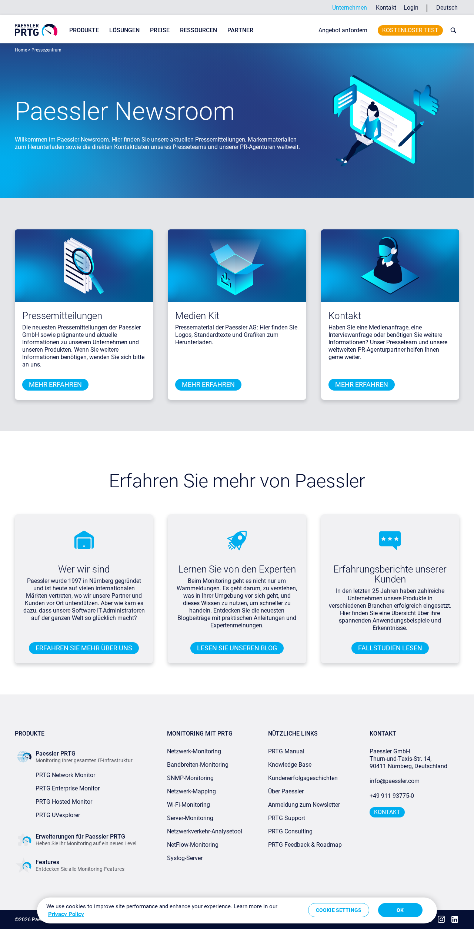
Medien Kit (197, 315)
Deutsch (447, 7)
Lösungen (124, 30)
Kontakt (386, 7)
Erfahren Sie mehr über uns (84, 648)
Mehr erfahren (55, 384)
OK (400, 910)
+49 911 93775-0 (392, 795)
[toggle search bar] (452, 30)
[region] (237, 910)
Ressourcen (198, 30)
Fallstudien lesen (390, 648)
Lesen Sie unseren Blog (237, 648)
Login (411, 7)
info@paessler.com (395, 780)
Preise (160, 30)
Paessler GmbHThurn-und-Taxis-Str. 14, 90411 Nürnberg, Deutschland (408, 759)
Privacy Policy (66, 914)
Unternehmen (349, 7)
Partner (240, 30)
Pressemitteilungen (62, 315)
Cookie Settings (338, 910)
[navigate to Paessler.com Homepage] (36, 30)
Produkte (84, 30)
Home (21, 50)
